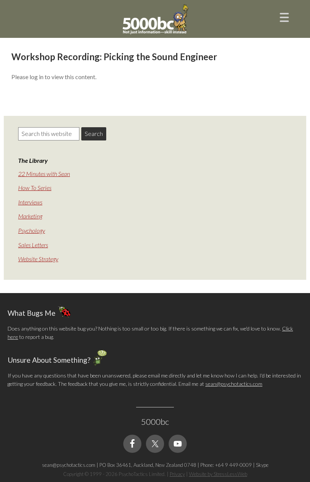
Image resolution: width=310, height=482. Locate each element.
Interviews (30, 202)
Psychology (31, 230)
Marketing (30, 216)
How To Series (34, 187)
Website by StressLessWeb (218, 474)
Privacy (177, 474)
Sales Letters (33, 244)
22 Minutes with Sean (44, 173)
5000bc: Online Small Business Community (155, 21)
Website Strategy (38, 258)
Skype (262, 465)
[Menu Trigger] (284, 16)
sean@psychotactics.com (233, 384)
